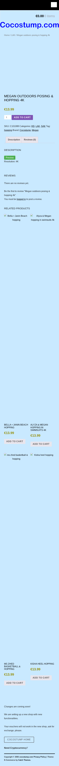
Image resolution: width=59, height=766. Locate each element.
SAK (43, 126)
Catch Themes (24, 760)
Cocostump (25, 130)
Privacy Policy (40, 757)
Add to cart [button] (14, 441)
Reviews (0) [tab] (30, 139)
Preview (10, 157)
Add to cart (22, 117)
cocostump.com (26, 757)
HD (33, 126)
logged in (21, 199)
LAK (13, 35)
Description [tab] (14, 139)
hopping (8, 130)
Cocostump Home (19, 739)
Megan (35, 130)
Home (7, 35)
